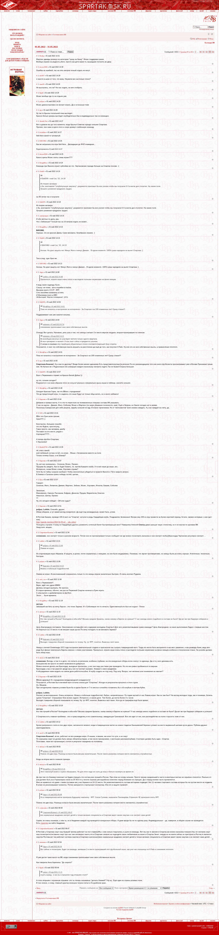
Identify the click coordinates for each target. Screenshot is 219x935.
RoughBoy (43, 163)
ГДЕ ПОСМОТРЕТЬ (17, 39)
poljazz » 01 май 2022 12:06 (53, 545)
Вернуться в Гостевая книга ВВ (47, 898)
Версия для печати (212, 34)
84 (213, 52)
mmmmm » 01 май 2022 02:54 (53, 324)
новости (7, 11)
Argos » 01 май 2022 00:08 (52, 794)
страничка (44, 823)
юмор (192, 11)
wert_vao (43, 579)
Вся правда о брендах (124, 918)
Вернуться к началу (212, 64)
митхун (42, 612)
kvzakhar (43, 132)
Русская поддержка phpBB (124, 910)
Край (41, 93)
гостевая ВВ (131, 11)
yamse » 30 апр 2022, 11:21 (52, 872)
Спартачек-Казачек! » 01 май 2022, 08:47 (57, 812)
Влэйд (42, 56)
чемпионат (31, 11)
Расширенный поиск (206, 29)
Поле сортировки (121, 888)
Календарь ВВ (210, 43)
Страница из (186, 52)
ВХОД (17, 43)
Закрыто (37, 51)
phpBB (120, 908)
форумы (148, 11)
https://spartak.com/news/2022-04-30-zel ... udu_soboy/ (56, 522)
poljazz (42, 101)
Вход (211, 39)
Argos (42, 272)
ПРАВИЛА (17, 44)
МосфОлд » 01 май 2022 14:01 (54, 306)
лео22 (42, 658)
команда (75, 11)
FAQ (193, 39)
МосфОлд (43, 352)
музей (202, 11)
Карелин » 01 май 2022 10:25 (53, 566)
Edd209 (42, 202)
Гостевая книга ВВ (59, 35)
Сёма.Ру (210, 928)
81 (204, 52)
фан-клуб (179, 11)
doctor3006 (44, 67)
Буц (41, 480)
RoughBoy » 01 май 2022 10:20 (54, 616)
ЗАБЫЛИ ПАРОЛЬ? (17, 52)
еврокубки (59, 11)
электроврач (44, 216)
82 (207, 52)
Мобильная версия (208, 34)
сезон (18, 11)
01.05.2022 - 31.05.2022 (46, 47)
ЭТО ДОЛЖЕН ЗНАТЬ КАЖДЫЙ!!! (17, 34)
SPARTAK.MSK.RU (81, 932)
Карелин (43, 399)
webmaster (209, 926)
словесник (43, 808)
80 (201, 52)
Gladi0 (42, 171)
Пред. (38, 888)
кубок (46, 11)
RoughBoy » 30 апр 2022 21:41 (54, 769)
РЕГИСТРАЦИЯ (17, 50)
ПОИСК (17, 46)
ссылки (212, 11)
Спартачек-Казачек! (47, 532)
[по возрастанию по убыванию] (158, 888)
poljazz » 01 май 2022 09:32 (53, 751)
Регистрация (202, 39)
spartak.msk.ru (139, 932)
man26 (42, 84)
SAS (41, 413)
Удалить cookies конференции (179, 904)
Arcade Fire (43, 121)
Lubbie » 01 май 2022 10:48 (53, 277)
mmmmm (43, 842)
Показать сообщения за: (89, 888)
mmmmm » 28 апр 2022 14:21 (53, 336)
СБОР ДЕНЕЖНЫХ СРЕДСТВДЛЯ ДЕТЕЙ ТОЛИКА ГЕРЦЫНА (17, 60)
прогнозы (163, 11)
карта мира (92, 11)
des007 (42, 76)
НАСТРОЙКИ (17, 48)
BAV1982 (43, 141)
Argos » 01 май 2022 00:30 (52, 846)
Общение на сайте (44, 35)
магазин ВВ (112, 11)
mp (41, 110)
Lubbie (42, 541)
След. (211, 888)
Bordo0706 (43, 447)
